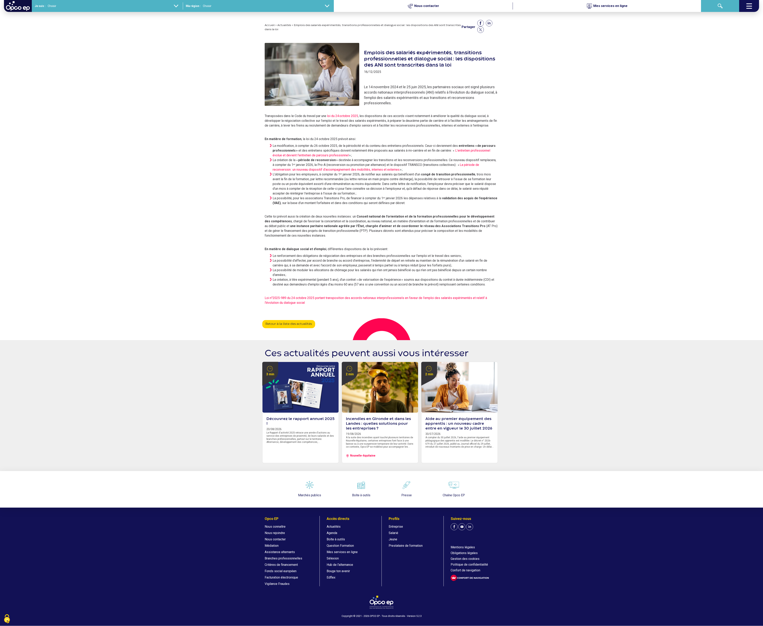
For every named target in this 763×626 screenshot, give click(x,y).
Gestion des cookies (465, 559)
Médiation (272, 546)
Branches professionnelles (283, 558)
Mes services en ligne (342, 552)
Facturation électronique (281, 577)
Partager (468, 27)
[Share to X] (480, 29)
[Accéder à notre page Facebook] (454, 526)
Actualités (284, 25)
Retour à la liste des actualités (288, 324)
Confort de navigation (465, 570)
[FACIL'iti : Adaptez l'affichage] (470, 578)
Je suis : (40, 6)
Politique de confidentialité (469, 564)
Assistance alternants (280, 552)
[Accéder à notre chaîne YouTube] (461, 526)
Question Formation (340, 546)
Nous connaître (275, 526)
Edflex (331, 577)
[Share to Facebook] (480, 23)
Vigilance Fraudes (277, 584)
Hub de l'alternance (340, 565)
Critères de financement (281, 565)
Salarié (393, 533)
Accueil (270, 25)
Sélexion (333, 558)
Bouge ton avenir (338, 571)
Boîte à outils (336, 539)
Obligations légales (464, 553)
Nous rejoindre (275, 533)
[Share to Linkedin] (489, 23)
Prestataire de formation (406, 546)
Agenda (332, 533)
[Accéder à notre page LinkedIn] (469, 526)
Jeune (393, 539)
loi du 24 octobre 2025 (342, 116)
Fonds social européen (280, 571)
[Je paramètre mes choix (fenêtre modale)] (7, 619)
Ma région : (193, 6)
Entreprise (396, 526)
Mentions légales (463, 547)
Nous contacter (275, 539)
